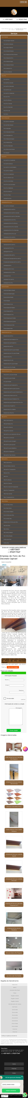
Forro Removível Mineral (9, 149)
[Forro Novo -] (14, 11)
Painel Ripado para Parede (10, 318)
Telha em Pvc (7, 472)
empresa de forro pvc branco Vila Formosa (14, 782)
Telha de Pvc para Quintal (9, 444)
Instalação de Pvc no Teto (9, 272)
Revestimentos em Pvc (7, 371)
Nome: (7, 679)
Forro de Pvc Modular (8, 44)
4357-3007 (9, 19)
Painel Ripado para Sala (9, 325)
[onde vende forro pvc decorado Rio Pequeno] (14, 746)
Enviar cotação (14, 730)
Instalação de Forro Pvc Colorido (11, 226)
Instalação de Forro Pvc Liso (10, 233)
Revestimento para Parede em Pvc (11, 399)
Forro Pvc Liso (7, 110)
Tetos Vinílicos (5, 501)
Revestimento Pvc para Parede (11, 363)
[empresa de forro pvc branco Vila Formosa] (14, 771)
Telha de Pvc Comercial (9, 437)
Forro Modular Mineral (9, 64)
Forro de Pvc (6, 79)
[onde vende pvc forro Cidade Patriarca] (14, 819)
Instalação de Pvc (7, 265)
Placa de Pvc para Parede (9, 378)
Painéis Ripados (5, 286)
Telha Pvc (6, 476)
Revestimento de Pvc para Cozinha (11, 388)
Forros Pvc (4, 156)
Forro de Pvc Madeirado (9, 93)
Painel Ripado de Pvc (8, 311)
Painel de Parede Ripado (9, 293)
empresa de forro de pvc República (14, 929)
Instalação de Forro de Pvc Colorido (11, 212)
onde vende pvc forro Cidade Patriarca (14, 830)
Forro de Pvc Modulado (9, 121)
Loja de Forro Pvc (7, 198)
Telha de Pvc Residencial (9, 451)
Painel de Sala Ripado (8, 297)
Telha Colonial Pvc (8, 462)
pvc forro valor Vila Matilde (14, 976)
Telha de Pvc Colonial (8, 430)
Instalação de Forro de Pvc (9, 209)
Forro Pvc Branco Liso (8, 177)
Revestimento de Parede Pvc (10, 342)
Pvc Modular (6, 152)
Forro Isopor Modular (8, 47)
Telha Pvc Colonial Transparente (11, 486)
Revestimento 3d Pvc (8, 336)
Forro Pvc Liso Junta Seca (9, 184)
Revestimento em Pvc (7, 332)
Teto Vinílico (6, 529)
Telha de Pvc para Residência (10, 448)
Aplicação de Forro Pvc (9, 248)
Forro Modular (5, 37)
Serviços (14, 33)
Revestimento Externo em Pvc (10, 395)
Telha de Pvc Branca (8, 427)
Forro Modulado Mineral (9, 132)
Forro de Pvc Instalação (9, 205)
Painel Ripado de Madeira (9, 307)
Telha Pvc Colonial (8, 483)
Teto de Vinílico (7, 525)
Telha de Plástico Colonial (9, 466)
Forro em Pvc (7, 96)
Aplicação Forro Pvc (8, 251)
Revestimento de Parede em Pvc (11, 339)
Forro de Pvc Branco (8, 163)
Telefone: (21, 690)
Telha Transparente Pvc (9, 497)
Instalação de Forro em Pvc (10, 219)
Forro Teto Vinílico (8, 508)
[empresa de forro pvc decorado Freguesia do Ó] (14, 893)
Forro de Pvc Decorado (9, 86)
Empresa (14, 1068)
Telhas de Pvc (5, 458)
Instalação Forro (7, 275)
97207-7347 (23, 19)
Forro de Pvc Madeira (8, 170)
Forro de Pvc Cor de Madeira (10, 167)
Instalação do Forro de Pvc (9, 237)
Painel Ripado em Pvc (9, 314)
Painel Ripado (7, 300)
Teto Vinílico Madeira (8, 532)
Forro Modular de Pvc (8, 58)
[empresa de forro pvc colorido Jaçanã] (14, 843)
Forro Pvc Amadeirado (9, 174)
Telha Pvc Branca (7, 479)
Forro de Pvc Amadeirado (9, 160)
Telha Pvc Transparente (9, 490)
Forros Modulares (5, 117)
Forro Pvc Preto (7, 195)
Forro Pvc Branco (8, 100)
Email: (7, 685)
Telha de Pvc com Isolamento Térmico (12, 434)
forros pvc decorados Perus (14, 806)
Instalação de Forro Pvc (7, 202)
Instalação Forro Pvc (8, 282)
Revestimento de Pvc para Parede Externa (13, 392)
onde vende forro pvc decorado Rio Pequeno (14, 758)
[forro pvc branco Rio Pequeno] (14, 942)
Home (14, 1064)
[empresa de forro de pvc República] (14, 917)
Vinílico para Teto (7, 539)
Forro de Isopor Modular (9, 40)
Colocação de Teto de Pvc (9, 255)
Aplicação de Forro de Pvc (9, 244)
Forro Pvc (4, 75)
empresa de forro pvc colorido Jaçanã (14, 855)
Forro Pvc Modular (8, 71)
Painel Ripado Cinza (8, 304)
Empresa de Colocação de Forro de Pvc (12, 258)
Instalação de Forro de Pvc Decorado (12, 216)
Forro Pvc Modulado (8, 145)
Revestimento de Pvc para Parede (11, 349)
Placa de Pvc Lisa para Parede (10, 374)
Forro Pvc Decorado (8, 107)
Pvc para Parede (7, 381)
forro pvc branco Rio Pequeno (14, 953)
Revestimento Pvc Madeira (10, 409)
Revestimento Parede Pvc (9, 405)
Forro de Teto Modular (8, 125)
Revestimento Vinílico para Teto (11, 522)
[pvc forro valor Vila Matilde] (14, 965)
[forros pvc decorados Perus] (14, 796)
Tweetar (4, 565)
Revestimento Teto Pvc (9, 412)
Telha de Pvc (4, 416)
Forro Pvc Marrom (8, 191)
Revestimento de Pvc (8, 346)
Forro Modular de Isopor (9, 138)
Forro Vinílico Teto (8, 518)
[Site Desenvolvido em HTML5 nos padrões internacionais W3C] (4, 1096)
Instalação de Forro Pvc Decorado (11, 230)
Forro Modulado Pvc (8, 135)
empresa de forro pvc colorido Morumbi (14, 879)
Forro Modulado (7, 128)
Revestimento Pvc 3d (8, 360)
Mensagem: (19, 708)
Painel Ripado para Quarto (10, 321)
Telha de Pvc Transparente (9, 469)
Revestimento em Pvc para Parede (11, 353)
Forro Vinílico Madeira (8, 511)
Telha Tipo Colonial (8, 493)
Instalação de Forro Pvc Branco (11, 223)
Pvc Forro (6, 114)
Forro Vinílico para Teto (9, 515)
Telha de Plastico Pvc (8, 423)
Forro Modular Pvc (8, 68)
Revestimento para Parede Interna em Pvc (13, 402)
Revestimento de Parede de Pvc (11, 385)
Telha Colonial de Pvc (8, 420)
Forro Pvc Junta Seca (8, 181)
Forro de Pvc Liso (7, 89)
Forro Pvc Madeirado (8, 188)
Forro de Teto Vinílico (8, 504)
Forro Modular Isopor (8, 61)
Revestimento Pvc (8, 356)
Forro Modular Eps (8, 142)
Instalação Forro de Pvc (9, 279)
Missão (14, 1073)
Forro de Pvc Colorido (8, 82)
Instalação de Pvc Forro (9, 268)
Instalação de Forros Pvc (7, 241)
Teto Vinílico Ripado (8, 536)
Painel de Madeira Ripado (9, 290)
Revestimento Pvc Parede (9, 367)
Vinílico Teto (6, 542)
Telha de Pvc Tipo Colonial (9, 455)
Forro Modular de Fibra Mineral (10, 54)
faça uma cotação (13, 667)
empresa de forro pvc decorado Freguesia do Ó (14, 904)
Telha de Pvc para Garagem (10, 441)
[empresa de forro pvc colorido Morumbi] (14, 868)
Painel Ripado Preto (8, 328)
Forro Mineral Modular (9, 51)
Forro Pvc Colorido (8, 103)
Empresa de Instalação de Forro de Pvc (12, 262)
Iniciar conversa (11, 1090)
